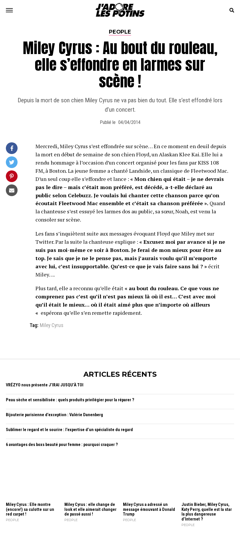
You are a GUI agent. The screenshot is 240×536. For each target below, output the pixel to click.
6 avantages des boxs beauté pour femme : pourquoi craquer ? (62, 444)
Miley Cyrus (51, 325)
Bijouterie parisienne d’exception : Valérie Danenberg (54, 414)
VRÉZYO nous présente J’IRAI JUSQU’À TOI (44, 385)
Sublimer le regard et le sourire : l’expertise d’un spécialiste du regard (69, 429)
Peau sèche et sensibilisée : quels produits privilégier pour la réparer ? (70, 399)
